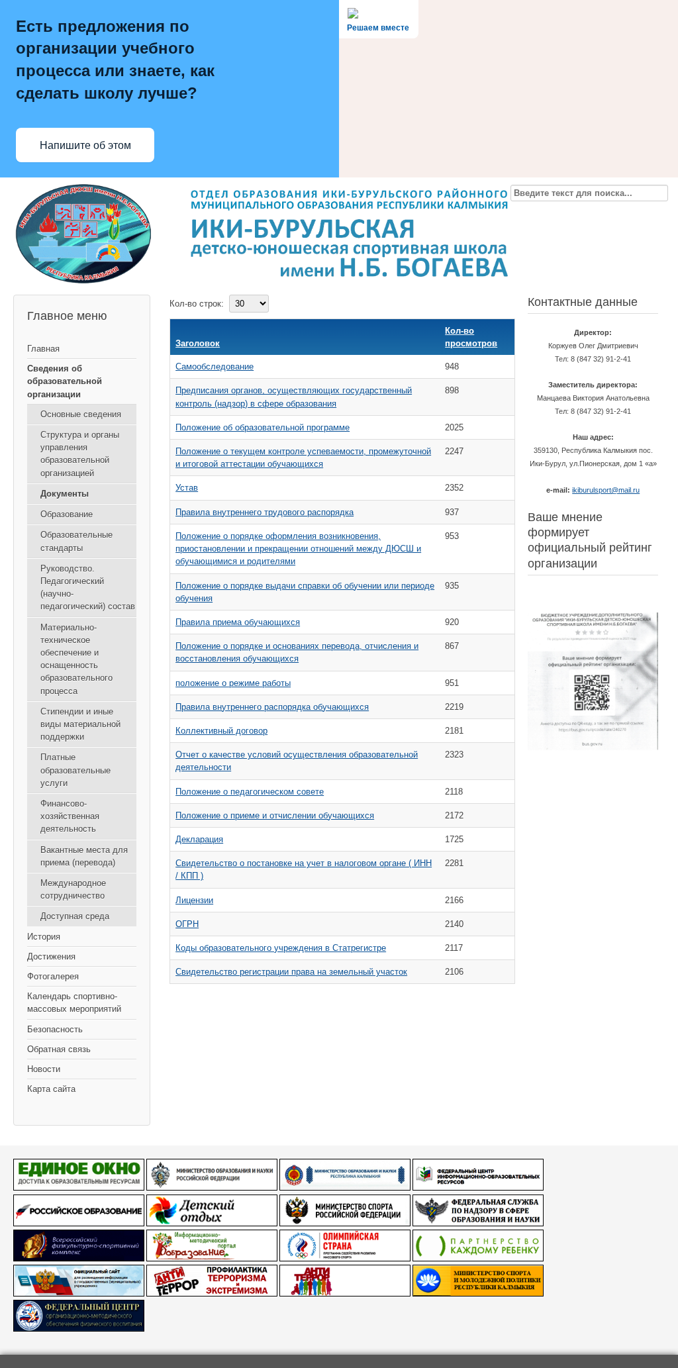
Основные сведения (80, 414)
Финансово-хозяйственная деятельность (69, 816)
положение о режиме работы (233, 683)
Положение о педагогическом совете (249, 792)
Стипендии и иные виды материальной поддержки (80, 724)
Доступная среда (74, 916)
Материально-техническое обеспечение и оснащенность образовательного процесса (76, 659)
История (43, 937)
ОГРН (187, 924)
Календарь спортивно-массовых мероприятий (74, 1002)
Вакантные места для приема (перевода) (84, 856)
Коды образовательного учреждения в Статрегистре (280, 948)
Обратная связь (59, 1049)
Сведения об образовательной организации (64, 381)
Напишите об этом (85, 145)
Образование (66, 514)
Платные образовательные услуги (75, 769)
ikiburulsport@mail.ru (606, 490)
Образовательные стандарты (76, 541)
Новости (43, 1069)
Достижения (51, 956)
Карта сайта (51, 1089)
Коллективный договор (221, 731)
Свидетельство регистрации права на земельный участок (291, 972)
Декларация (199, 839)
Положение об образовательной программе (262, 427)
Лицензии (194, 900)
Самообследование (214, 366)
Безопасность (55, 1029)
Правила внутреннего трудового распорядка (264, 512)
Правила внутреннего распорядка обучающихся (272, 707)
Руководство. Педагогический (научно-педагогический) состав (87, 587)
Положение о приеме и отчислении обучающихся (274, 815)
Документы (64, 494)
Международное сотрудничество (73, 889)
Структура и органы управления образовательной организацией (79, 454)
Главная (43, 349)
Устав (186, 488)
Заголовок (197, 343)
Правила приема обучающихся (237, 622)
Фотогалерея (53, 976)
